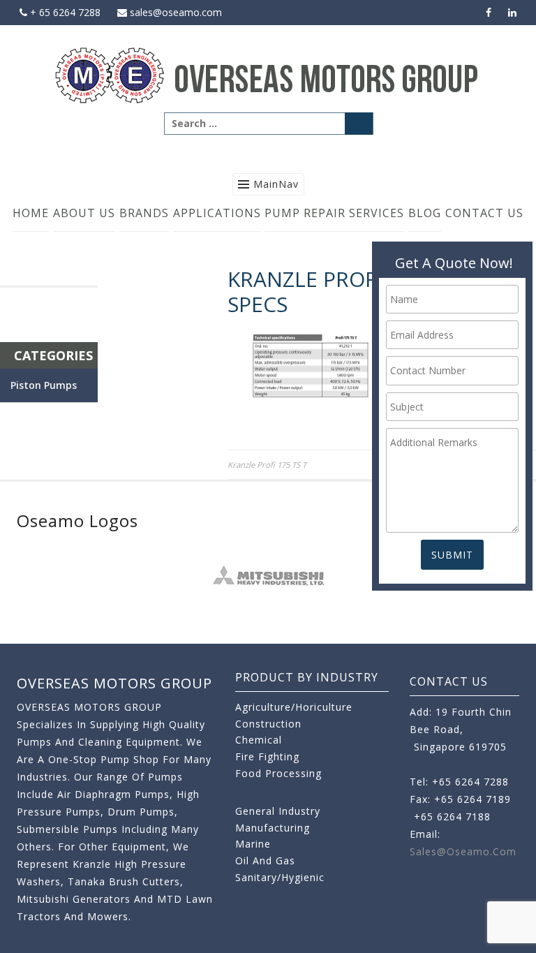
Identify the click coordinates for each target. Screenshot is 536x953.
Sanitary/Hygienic (280, 877)
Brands (144, 213)
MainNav (276, 184)
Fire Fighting (267, 756)
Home (31, 213)
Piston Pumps (43, 385)
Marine (253, 843)
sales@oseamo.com (174, 12)
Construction (268, 723)
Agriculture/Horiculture (293, 707)
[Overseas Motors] (268, 74)
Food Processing (278, 773)
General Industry (277, 811)
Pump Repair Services (334, 213)
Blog (424, 213)
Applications (217, 213)
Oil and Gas (265, 860)
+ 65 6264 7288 (63, 12)
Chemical (258, 739)
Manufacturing (272, 827)
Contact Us (484, 213)
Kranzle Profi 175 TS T (267, 464)
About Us (84, 213)
